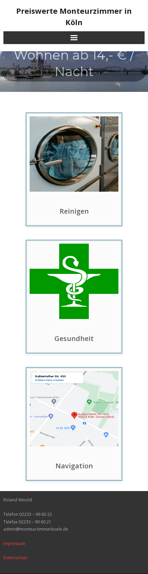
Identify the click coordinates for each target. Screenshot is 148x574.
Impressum (14, 543)
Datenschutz (15, 558)
